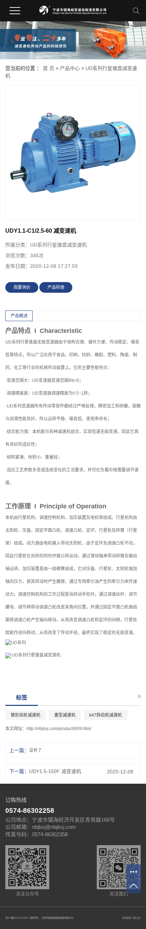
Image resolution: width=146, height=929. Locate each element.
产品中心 (70, 68)
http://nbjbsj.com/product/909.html (59, 728)
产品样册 (55, 287)
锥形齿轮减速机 (25, 715)
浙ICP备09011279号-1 (17, 918)
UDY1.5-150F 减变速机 (55, 771)
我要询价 (21, 287)
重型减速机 (64, 715)
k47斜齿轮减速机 (105, 715)
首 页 (48, 68)
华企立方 (136, 918)
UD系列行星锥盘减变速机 (36, 655)
